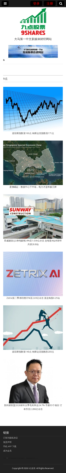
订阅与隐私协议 (10, 437)
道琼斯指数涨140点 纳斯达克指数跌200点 (33, 351)
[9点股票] (33, 21)
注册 (50, 3)
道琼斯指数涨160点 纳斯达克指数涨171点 (33, 133)
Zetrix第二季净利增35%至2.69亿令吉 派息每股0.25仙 (33, 297)
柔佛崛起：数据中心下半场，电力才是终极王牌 (33, 186)
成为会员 (7, 450)
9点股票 (32, 468)
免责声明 (7, 442)
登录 (36, 3)
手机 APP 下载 (9, 446)
